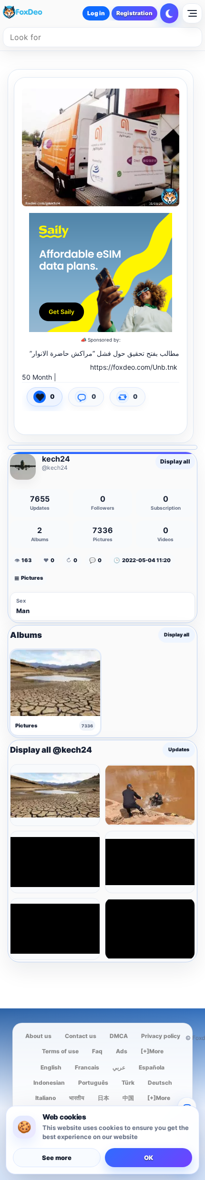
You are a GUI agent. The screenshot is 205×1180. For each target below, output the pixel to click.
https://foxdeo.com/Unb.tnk (133, 367)
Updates (178, 750)
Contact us (80, 1035)
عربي (119, 1067)
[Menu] (192, 13)
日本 (103, 1097)
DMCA (119, 1035)
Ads (121, 1051)
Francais (87, 1067)
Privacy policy (160, 1035)
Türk (128, 1082)
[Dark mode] (169, 13)
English (51, 1067)
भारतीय (76, 1097)
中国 (128, 1097)
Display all (175, 461)
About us (38, 1035)
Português (93, 1082)
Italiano (45, 1097)
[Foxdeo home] (30, 13)
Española (151, 1067)
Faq (97, 1051)
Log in (96, 13)
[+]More (152, 1051)
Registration (134, 13)
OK (148, 1157)
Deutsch (160, 1082)
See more (57, 1157)
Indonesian (49, 1082)
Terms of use (60, 1051)
